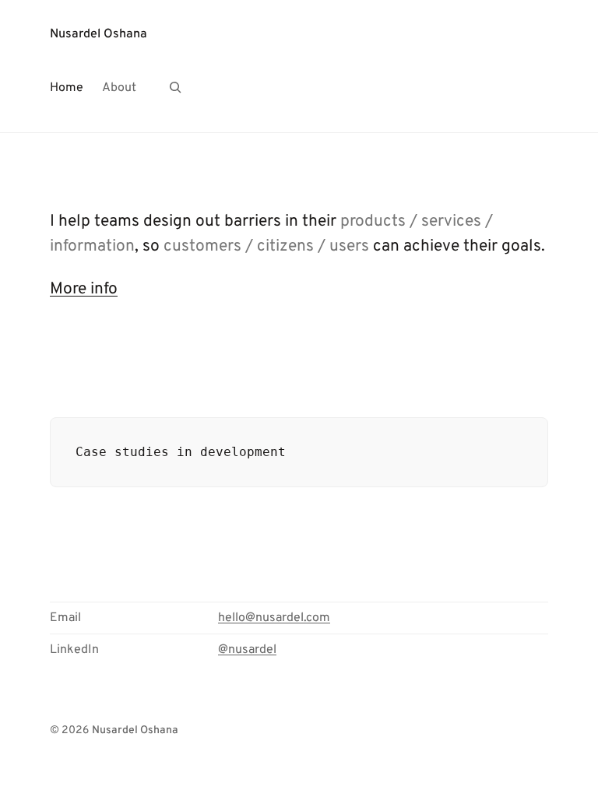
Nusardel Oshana (98, 34)
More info (84, 289)
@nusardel (247, 650)
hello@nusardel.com (274, 618)
